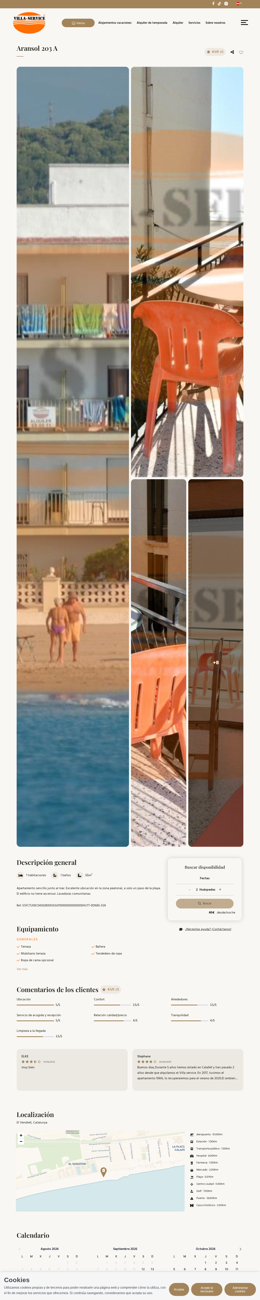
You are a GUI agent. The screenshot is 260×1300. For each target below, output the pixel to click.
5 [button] (40, 1269)
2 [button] (77, 1262)
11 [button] (134, 1269)
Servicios (194, 22)
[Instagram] (226, 3)
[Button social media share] (232, 52)
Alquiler (178, 22)
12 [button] (143, 1269)
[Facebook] (213, 3)
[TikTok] (219, 3)
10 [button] (125, 1269)
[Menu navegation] (244, 23)
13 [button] (152, 1269)
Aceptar (179, 1289)
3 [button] (22, 1269)
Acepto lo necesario (206, 1289)
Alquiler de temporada (152, 22)
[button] (102, 1171)
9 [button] (77, 1269)
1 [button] (67, 1262)
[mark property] (103, 1172)
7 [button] (59, 1269)
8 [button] (68, 1269)
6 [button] (49, 1269)
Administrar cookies (240, 1289)
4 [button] (31, 1269)
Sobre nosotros (215, 22)
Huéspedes (207, 889)
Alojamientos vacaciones (114, 22)
